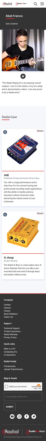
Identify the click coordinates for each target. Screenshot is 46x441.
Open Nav (42, 4)
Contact (7, 305)
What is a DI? (10, 349)
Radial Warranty (11, 334)
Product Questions (12, 331)
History (7, 311)
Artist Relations (11, 314)
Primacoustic (10, 366)
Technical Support (12, 328)
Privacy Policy (10, 337)
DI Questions (10, 355)
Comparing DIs (10, 352)
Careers (7, 308)
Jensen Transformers (13, 369)
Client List (8, 317)
